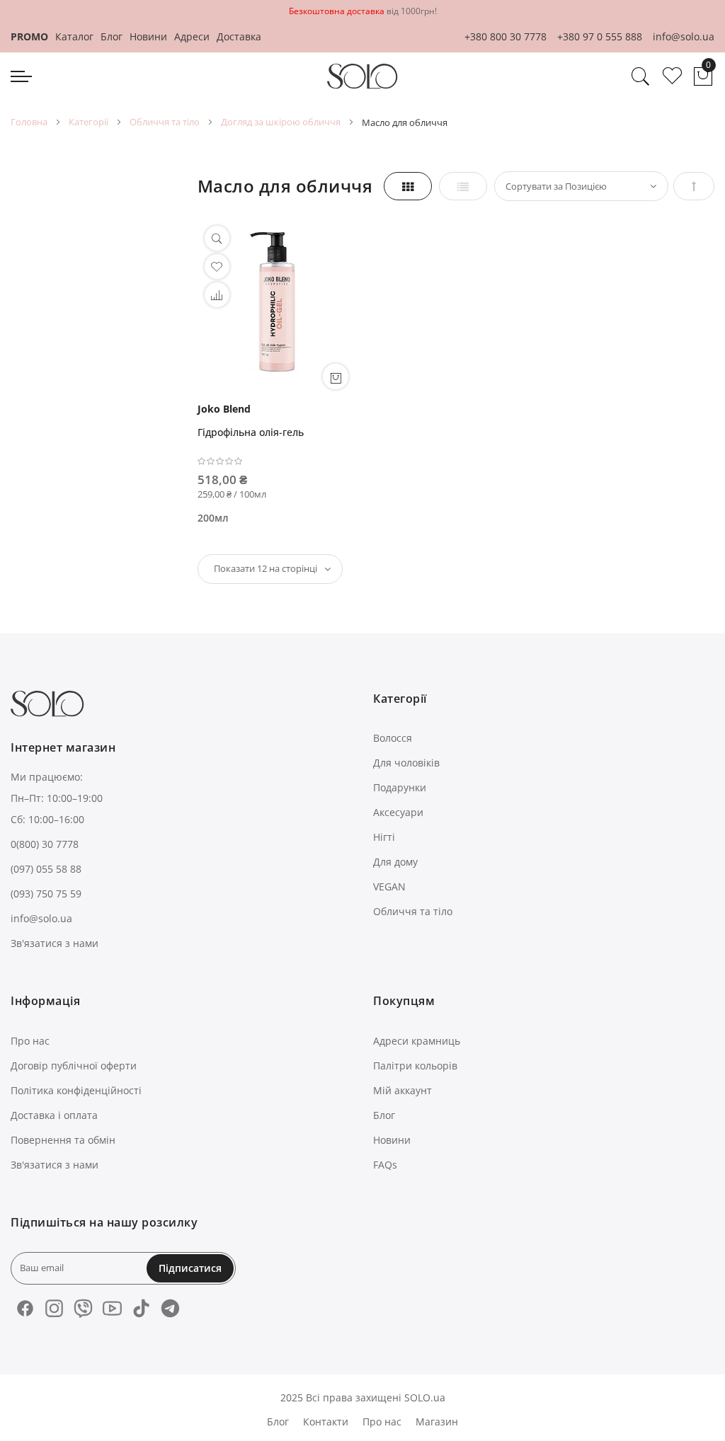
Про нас (30, 1040)
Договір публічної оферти (74, 1065)
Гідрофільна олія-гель (251, 432)
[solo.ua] (362, 76)
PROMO (29, 36)
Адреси (192, 36)
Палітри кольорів (415, 1065)
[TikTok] (141, 1308)
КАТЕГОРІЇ (88, 121)
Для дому (395, 861)
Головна (29, 121)
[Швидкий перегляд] (217, 238)
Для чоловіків (406, 762)
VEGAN (389, 886)
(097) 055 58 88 (46, 868)
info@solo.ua (683, 36)
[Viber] (83, 1308)
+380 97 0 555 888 (599, 36)
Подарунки (399, 787)
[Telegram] (170, 1308)
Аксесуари (398, 812)
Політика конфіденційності (76, 1090)
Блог (111, 36)
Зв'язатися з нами (54, 943)
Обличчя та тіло (165, 121)
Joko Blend (224, 408)
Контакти (325, 1421)
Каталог (74, 36)
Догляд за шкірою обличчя (281, 121)
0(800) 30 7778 (45, 844)
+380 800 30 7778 (505, 36)
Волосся (392, 738)
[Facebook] (25, 1308)
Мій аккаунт (402, 1090)
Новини (148, 36)
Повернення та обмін (63, 1140)
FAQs (385, 1164)
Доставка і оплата (54, 1115)
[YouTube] (112, 1308)
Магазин (437, 1421)
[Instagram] (54, 1308)
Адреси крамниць (416, 1040)
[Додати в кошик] (335, 376)
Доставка (239, 36)
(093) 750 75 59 (46, 893)
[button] (217, 294)
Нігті (384, 837)
